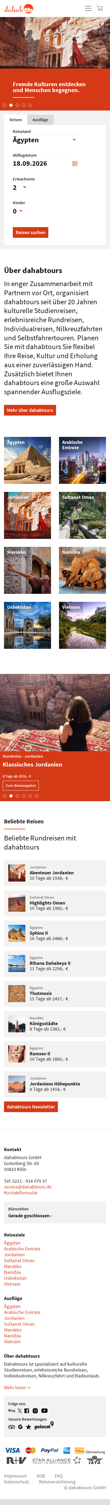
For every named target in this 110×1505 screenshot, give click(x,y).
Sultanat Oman (19, 1260)
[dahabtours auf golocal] (44, 1426)
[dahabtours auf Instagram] (36, 1410)
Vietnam (12, 1284)
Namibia (12, 1272)
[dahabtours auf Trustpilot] (30, 1426)
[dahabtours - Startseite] (18, 6)
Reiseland (22, 131)
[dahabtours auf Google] (22, 1426)
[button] (4, 104)
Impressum (15, 1476)
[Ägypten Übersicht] (27, 460)
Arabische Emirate (22, 1249)
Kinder (19, 202)
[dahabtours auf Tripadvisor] (13, 1426)
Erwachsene (24, 178)
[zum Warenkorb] (100, 8)
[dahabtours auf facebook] (28, 1410)
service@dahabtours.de (28, 1187)
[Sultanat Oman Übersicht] (82, 515)
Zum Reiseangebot (21, 785)
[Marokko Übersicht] (27, 570)
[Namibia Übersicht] (82, 570)
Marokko (13, 1266)
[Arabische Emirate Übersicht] (82, 460)
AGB (41, 1476)
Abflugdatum (25, 155)
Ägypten (12, 1243)
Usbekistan (15, 1278)
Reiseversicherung (57, 1482)
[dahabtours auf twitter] (20, 1410)
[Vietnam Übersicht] (82, 625)
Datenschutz (16, 1482)
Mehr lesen (15, 1387)
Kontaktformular (21, 1193)
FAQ (59, 1476)
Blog (12, 1410)
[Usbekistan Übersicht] (27, 625)
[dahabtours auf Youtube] (45, 1410)
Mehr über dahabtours (30, 410)
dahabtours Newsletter (31, 1107)
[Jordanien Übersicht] (27, 515)
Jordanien (14, 1254)
